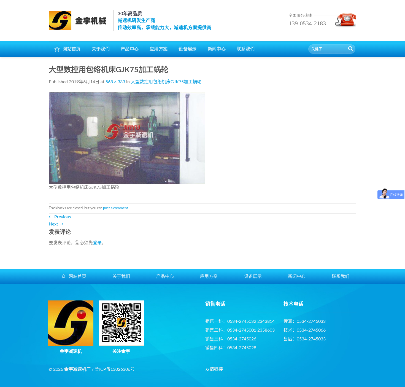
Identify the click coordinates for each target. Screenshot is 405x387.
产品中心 (130, 49)
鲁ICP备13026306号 (115, 369)
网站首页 (71, 49)
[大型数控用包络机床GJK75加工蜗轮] (127, 138)
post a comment (115, 208)
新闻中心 (217, 49)
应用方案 (159, 49)
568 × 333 (115, 82)
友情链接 (214, 369)
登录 (97, 243)
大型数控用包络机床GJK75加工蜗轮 (166, 82)
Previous (60, 217)
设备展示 (187, 49)
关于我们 (101, 49)
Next (56, 224)
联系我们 (246, 49)
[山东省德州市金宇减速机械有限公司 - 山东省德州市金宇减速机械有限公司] (79, 20)
